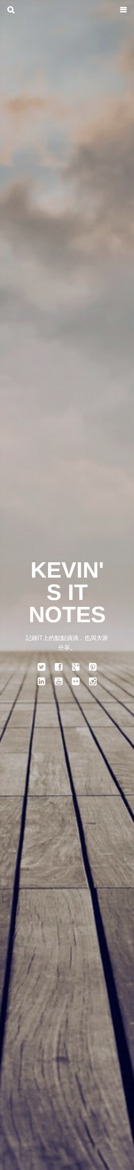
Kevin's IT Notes (67, 592)
